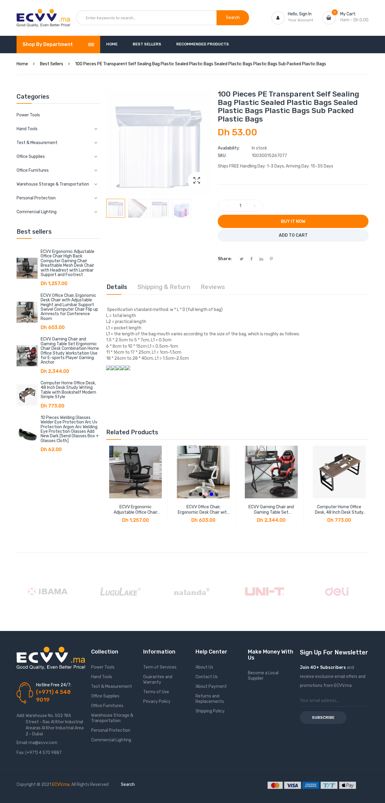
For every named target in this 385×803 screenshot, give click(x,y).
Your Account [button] (300, 20)
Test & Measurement (111, 686)
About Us (204, 667)
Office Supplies (105, 696)
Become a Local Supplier (263, 675)
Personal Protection (110, 730)
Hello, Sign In (300, 14)
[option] (116, 208)
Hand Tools (101, 676)
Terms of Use (156, 691)
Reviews (213, 287)
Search (128, 784)
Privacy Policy (157, 701)
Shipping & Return (163, 287)
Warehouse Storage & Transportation (112, 718)
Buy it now (293, 221)
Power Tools (28, 115)
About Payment (211, 686)
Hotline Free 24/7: (53, 685)
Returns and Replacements (210, 699)
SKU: (222, 155)
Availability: (229, 148)
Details (116, 287)
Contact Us (207, 676)
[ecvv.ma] (43, 14)
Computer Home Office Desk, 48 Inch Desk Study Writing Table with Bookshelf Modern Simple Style (68, 389)
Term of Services (160, 667)
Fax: (21, 752)
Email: (22, 742)
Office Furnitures (107, 705)
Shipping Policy (210, 711)
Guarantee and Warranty (157, 679)
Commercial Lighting (111, 740)
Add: (21, 715)
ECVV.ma (60, 784)
